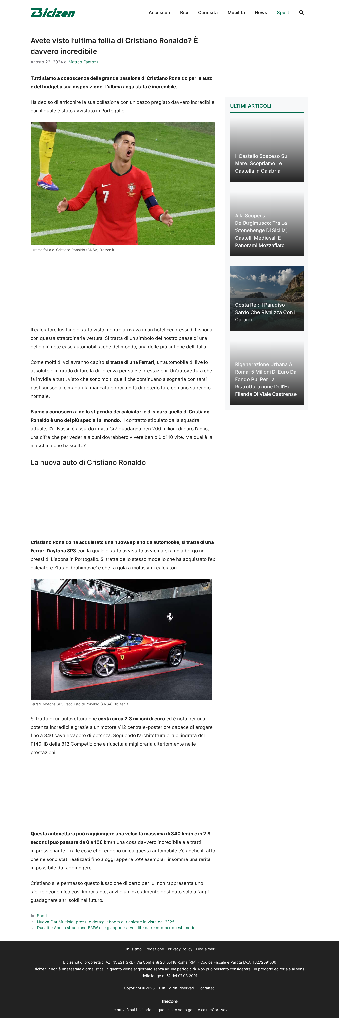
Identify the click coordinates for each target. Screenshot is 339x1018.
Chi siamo (133, 949)
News (261, 12)
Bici (184, 12)
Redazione (154, 949)
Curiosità (208, 12)
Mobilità (236, 12)
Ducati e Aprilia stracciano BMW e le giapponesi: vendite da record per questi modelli (117, 927)
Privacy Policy (180, 949)
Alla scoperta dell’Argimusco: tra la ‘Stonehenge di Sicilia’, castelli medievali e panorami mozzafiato (261, 230)
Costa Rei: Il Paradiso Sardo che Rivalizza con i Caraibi (265, 312)
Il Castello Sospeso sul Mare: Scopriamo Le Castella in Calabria (262, 163)
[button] (301, 12)
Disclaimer (205, 949)
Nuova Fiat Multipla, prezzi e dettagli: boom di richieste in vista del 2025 (106, 921)
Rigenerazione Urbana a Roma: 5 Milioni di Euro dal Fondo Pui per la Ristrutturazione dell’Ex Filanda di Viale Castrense (266, 379)
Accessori (159, 12)
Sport (283, 12)
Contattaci (206, 988)
